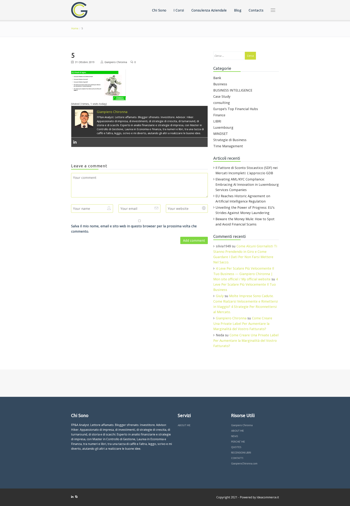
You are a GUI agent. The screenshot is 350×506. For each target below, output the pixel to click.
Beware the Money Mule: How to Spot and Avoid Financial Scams (245, 221)
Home (74, 28)
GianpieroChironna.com (244, 463)
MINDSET (220, 133)
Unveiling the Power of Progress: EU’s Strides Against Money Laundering (245, 210)
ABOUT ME (184, 425)
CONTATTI (237, 458)
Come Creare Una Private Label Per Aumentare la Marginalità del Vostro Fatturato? (242, 323)
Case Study (221, 96)
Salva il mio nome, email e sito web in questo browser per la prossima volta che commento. (134, 228)
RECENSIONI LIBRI (241, 452)
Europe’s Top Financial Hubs (235, 109)
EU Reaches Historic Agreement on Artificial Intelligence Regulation (242, 198)
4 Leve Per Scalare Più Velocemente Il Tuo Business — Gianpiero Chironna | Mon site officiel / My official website (243, 273)
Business (220, 84)
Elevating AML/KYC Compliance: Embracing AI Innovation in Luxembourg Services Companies (247, 184)
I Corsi (179, 10)
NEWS (234, 436)
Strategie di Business (229, 140)
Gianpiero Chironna (115, 62)
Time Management (228, 146)
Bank (217, 78)
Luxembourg (223, 127)
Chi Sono (159, 10)
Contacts (256, 10)
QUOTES (236, 447)
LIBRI (217, 121)
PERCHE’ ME (238, 441)
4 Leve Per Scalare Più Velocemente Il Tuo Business (245, 284)
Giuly (220, 296)
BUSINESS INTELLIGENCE (232, 90)
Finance (219, 115)
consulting (221, 102)
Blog (238, 10)
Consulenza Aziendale (209, 10)
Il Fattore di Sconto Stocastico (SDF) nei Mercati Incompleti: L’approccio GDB (246, 170)
